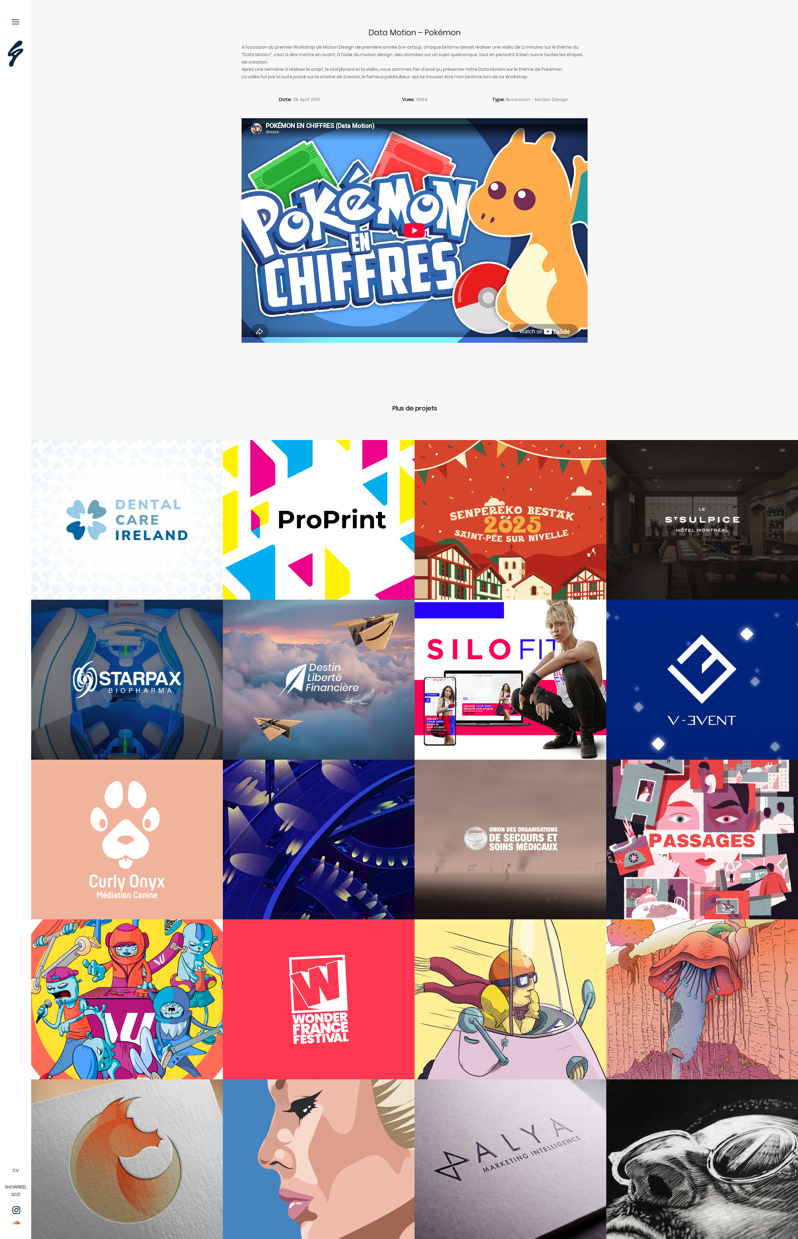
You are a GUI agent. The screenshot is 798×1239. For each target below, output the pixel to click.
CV (15, 1170)
